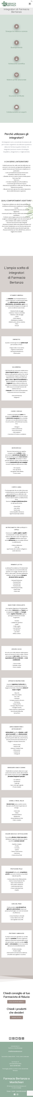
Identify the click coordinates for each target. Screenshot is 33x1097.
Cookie (13, 1091)
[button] (32, 2)
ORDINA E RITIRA (16, 1017)
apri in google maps (15, 1065)
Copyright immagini (21, 1091)
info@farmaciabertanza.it (15, 1051)
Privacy (9, 1091)
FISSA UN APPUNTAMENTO (16, 1001)
